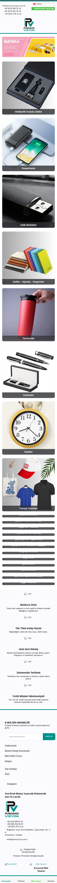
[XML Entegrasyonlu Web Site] (16, 865)
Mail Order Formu (13, 756)
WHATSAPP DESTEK (44, 9)
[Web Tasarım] (41, 865)
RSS (7, 774)
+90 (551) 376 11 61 (12, 14)
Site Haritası (11, 769)
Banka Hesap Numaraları (17, 751)
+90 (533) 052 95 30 (12, 11)
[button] (53, 25)
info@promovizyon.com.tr (17, 839)
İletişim (8, 761)
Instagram (12, 784)
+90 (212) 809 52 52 (12, 8)
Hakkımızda (10, 745)
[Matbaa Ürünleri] (28, 47)
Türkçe (38, 4)
